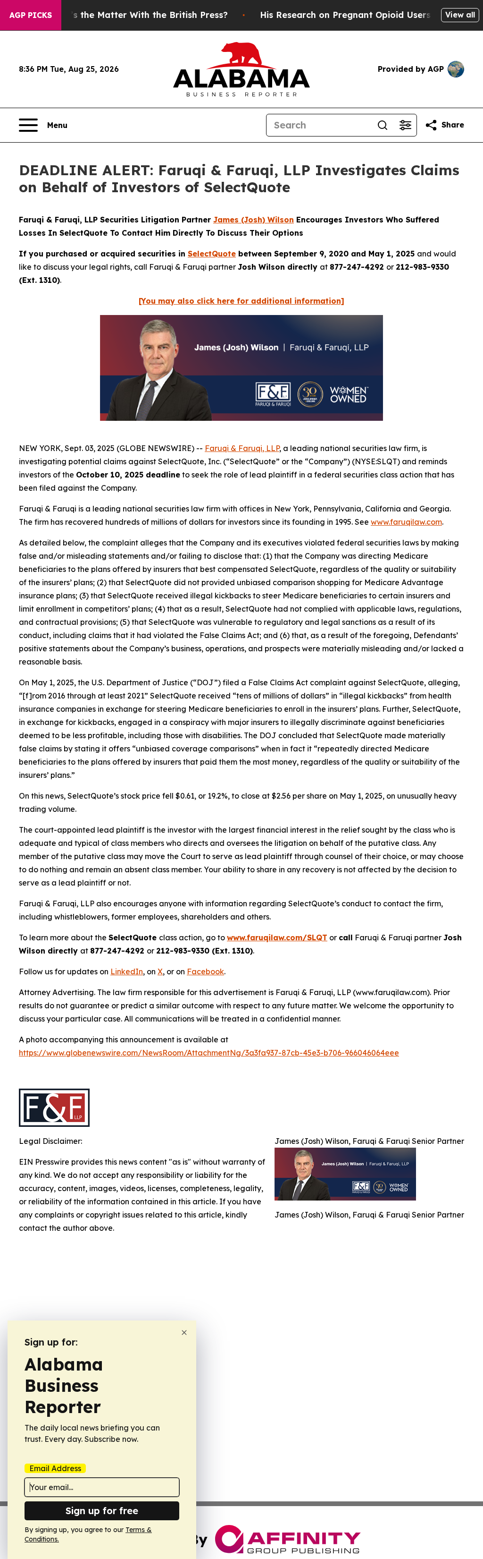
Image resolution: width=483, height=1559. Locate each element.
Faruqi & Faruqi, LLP (242, 448)
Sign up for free (102, 1510)
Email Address (55, 1468)
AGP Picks (30, 15)
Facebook (205, 971)
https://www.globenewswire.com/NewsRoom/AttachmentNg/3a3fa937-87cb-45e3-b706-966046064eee (209, 1052)
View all (460, 14)
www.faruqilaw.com (406, 522)
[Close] (184, 1332)
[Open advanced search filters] (405, 125)
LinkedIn (126, 971)
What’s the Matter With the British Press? (138, 14)
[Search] (382, 125)
